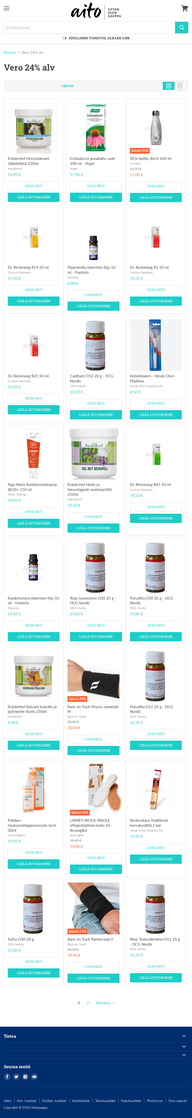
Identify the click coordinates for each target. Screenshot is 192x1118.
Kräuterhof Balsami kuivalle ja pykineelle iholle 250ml (32, 709)
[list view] (180, 86)
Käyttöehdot (81, 1101)
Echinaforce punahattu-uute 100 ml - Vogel (92, 161)
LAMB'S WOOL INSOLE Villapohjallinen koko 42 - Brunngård (91, 825)
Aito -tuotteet (26, 1101)
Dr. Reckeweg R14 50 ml (28, 267)
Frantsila (73, 277)
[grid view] (168, 86)
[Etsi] (181, 27)
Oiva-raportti (177, 1101)
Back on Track (77, 716)
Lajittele (67, 86)
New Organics (17, 835)
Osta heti (33, 186)
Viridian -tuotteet (54, 1101)
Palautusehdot (131, 1101)
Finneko (135, 163)
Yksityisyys (155, 1101)
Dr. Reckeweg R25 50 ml (28, 376)
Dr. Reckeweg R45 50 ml (150, 484)
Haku (7, 1101)
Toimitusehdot (105, 1101)
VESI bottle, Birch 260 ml (151, 158)
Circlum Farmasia (19, 272)
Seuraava (103, 1002)
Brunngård (77, 835)
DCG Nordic (78, 386)
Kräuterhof (15, 168)
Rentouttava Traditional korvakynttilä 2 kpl (149, 822)
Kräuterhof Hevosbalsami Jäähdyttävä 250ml (28, 161)
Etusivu (10, 52)
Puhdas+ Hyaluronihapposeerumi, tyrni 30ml (32, 825)
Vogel (73, 168)
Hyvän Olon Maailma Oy (146, 386)
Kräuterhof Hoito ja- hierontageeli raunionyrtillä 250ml (90, 489)
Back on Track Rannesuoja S (90, 939)
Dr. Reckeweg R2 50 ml (149, 267)
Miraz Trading (17, 494)
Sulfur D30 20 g (21, 939)
